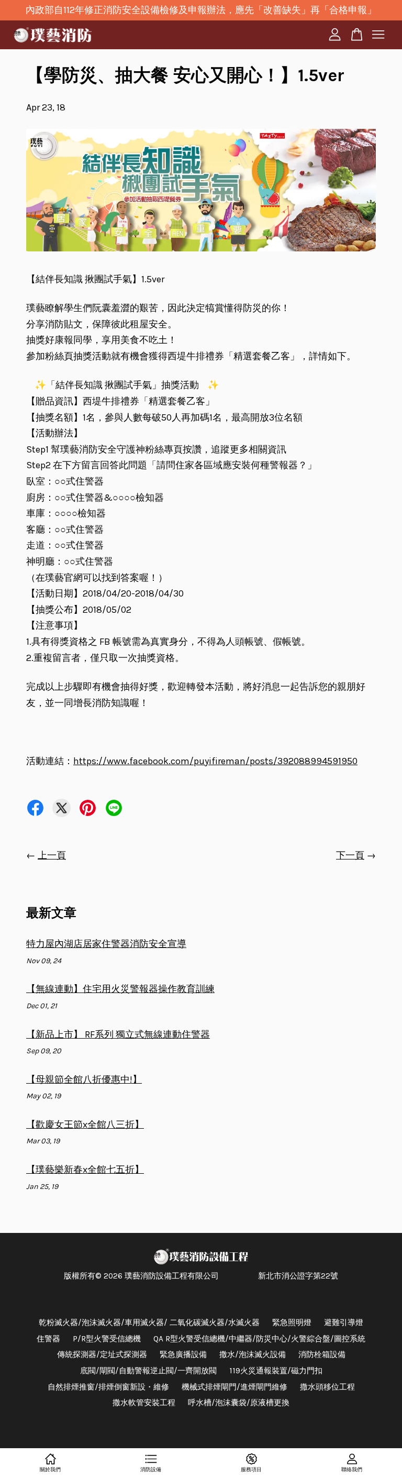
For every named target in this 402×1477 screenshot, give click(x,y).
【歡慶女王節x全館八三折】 (85, 1124)
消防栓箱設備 (321, 1354)
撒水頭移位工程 (327, 1387)
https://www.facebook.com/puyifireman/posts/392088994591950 (215, 761)
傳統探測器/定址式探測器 (102, 1354)
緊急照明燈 (291, 1322)
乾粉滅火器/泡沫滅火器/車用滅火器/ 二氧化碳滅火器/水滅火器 (149, 1322)
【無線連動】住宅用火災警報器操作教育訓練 (120, 989)
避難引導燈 (343, 1322)
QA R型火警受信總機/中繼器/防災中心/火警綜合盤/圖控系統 (259, 1338)
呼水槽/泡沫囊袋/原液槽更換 (238, 1402)
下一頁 (350, 855)
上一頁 (52, 855)
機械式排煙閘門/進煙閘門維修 (234, 1387)
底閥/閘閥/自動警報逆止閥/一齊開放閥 (148, 1370)
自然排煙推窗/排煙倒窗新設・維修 (108, 1387)
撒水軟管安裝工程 (144, 1402)
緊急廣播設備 (183, 1354)
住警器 (48, 1338)
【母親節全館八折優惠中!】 (84, 1079)
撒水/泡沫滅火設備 (252, 1354)
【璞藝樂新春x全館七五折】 (85, 1169)
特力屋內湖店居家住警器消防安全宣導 (106, 944)
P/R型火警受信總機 (107, 1338)
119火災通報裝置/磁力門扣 (275, 1370)
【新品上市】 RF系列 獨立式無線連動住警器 (118, 1034)
